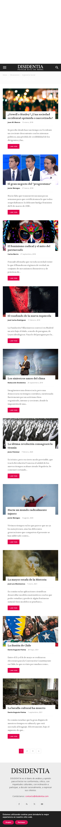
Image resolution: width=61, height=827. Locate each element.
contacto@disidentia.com (37, 796)
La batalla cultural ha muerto (26, 708)
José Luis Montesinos (16, 584)
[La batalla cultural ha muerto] (30, 693)
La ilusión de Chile (19, 645)
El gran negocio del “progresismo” (29, 184)
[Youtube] (42, 804)
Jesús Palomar (14, 452)
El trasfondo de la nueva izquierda (29, 316)
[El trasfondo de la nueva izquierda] (30, 301)
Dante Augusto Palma (17, 650)
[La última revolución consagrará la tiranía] (30, 433)
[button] (4, 67)
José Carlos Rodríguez (17, 320)
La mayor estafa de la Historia (27, 579)
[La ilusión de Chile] (30, 631)
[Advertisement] (30, 31)
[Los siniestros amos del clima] (30, 364)
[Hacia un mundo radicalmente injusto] (30, 499)
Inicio (5, 75)
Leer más (13, 146)
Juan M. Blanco (14, 122)
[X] (34, 804)
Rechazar (21, 822)
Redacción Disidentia (17, 383)
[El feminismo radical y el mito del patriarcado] (30, 235)
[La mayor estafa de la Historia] (30, 565)
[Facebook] (19, 804)
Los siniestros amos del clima (26, 378)
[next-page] (38, 751)
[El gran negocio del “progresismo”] (30, 169)
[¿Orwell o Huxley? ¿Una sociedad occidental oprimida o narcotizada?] (30, 103)
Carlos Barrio (13, 254)
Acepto (8, 822)
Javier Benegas (14, 188)
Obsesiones (14, 75)
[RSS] (27, 804)
